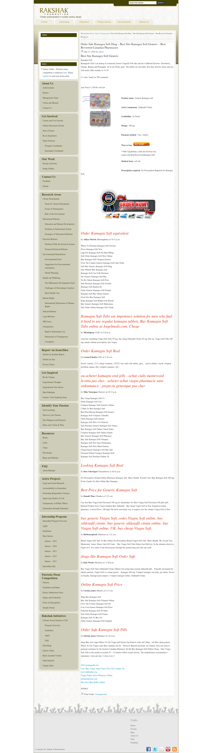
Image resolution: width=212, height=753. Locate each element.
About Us (144, 22)
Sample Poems (49, 607)
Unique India (48, 665)
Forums (134, 729)
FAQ (47, 640)
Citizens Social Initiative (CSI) (55, 620)
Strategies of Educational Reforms (59, 234)
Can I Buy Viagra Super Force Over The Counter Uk (102, 668)
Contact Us (47, 107)
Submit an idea (49, 359)
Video (45, 447)
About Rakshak (49, 470)
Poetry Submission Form (53, 592)
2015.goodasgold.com (90, 665)
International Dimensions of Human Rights (59, 305)
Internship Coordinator (54, 150)
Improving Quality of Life (53, 498)
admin (101, 51)
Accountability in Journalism (54, 488)
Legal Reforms (49, 316)
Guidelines (47, 531)
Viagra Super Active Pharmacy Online (96, 675)
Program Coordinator (53, 145)
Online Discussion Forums (53, 125)
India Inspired (48, 660)
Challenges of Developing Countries (59, 288)
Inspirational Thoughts (52, 382)
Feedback (46, 181)
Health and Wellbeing (51, 277)
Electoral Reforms (50, 239)
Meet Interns (48, 536)
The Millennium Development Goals (60, 282)
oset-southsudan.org (89, 671)
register (46, 76)
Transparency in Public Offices (55, 503)
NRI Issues (47, 321)
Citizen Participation (51, 198)
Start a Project (48, 130)
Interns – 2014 (51, 546)
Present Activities (50, 163)
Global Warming (51, 272)
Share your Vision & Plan (53, 425)
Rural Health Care (52, 293)
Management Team (50, 97)
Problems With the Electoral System (60, 244)
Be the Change (49, 377)
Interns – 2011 (51, 561)
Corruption (49, 341)
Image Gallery (48, 168)
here (65, 72)
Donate (45, 186)
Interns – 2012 (51, 556)
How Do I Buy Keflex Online (93, 682)
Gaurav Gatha (48, 650)
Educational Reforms (51, 219)
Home (44, 22)
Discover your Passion (52, 415)
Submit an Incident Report (53, 354)
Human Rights (48, 298)
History (46, 92)
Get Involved (124, 22)
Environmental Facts (53, 259)
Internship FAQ (49, 566)
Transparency (48, 326)
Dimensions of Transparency (56, 336)
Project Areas (104, 22)
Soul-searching (49, 410)
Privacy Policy (49, 364)
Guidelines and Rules (51, 587)
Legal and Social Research (53, 483)
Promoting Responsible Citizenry (56, 493)
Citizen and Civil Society (53, 120)
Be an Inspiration (50, 135)
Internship (64, 22)
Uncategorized (101, 694)
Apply (45, 526)
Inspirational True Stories (53, 387)
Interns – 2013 (51, 551)
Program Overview (52, 625)
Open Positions (49, 140)
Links (45, 442)
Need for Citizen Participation (57, 203)
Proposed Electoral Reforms (56, 249)
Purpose (46, 582)
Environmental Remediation (54, 254)
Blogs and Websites (50, 457)
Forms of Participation (54, 208)
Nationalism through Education (55, 508)
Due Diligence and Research (54, 420)
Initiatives (84, 22)
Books (45, 437)
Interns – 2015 (51, 541)
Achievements (48, 87)
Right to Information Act (55, 331)
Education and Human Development (59, 224)
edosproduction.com (89, 678)
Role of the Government (55, 213)
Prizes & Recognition (51, 602)
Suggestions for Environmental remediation (57, 266)
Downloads (47, 452)
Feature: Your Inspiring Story (55, 397)
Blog (132, 732)
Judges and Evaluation (52, 597)
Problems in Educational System (58, 229)
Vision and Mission (50, 102)
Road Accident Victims (52, 655)
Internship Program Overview (55, 520)
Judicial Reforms (49, 311)
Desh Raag (47, 645)
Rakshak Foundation (73, 13)
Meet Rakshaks (49, 392)
